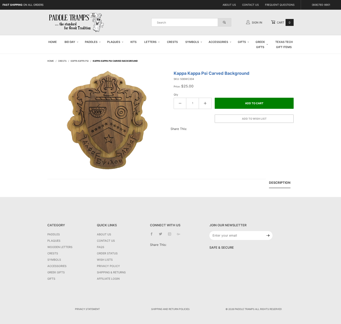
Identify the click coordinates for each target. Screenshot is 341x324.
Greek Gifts (260, 44)
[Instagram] (171, 235)
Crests (172, 42)
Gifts (242, 42)
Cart (283, 22)
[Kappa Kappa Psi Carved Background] (107, 122)
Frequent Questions (279, 4)
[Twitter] (162, 235)
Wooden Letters (59, 247)
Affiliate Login (108, 278)
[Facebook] (153, 235)
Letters (150, 42)
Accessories (218, 42)
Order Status (107, 253)
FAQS (100, 247)
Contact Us (250, 4)
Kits (133, 42)
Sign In (256, 22)
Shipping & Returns (111, 272)
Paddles (91, 42)
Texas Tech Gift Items (284, 44)
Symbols (192, 42)
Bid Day (70, 42)
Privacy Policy (108, 266)
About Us (229, 4)
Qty (176, 94)
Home (52, 42)
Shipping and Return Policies (170, 309)
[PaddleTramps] (77, 22)
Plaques (113, 42)
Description (279, 183)
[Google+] (180, 235)
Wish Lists (105, 259)
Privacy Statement (87, 309)
